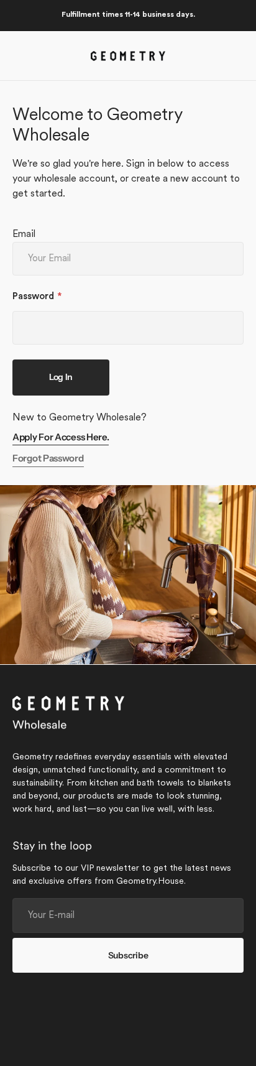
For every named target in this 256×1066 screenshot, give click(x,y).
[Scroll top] (241, 1051)
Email (23, 234)
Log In (61, 376)
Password (33, 297)
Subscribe (128, 955)
